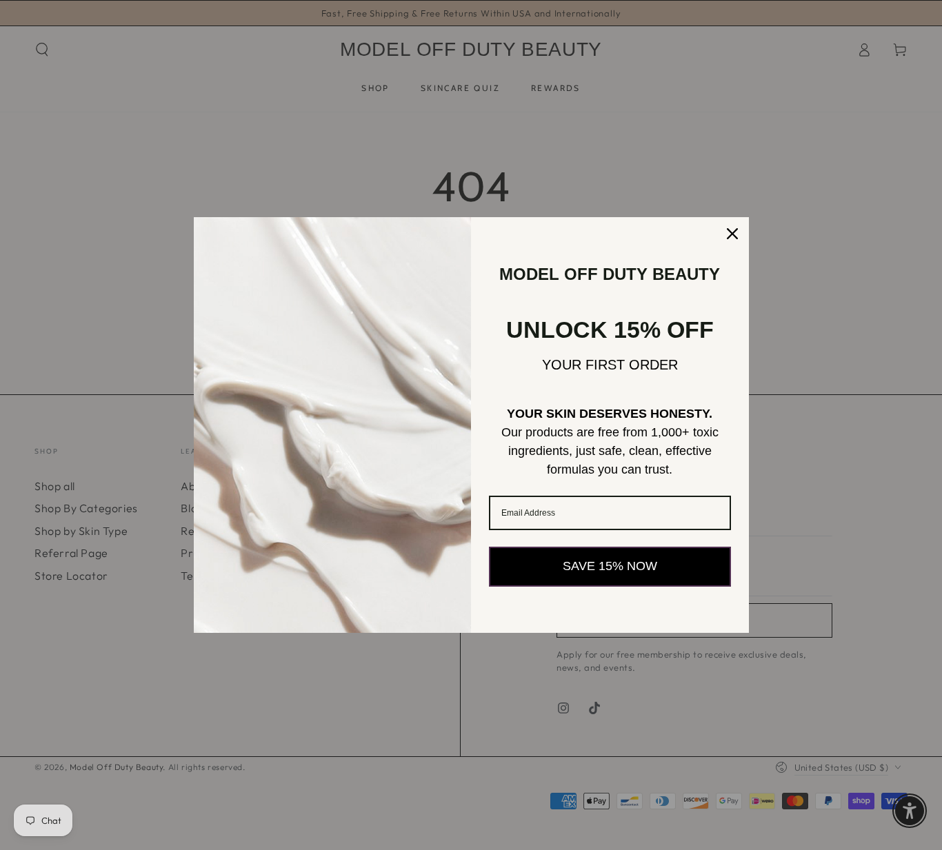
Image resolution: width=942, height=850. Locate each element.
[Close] (732, 233)
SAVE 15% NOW (610, 566)
